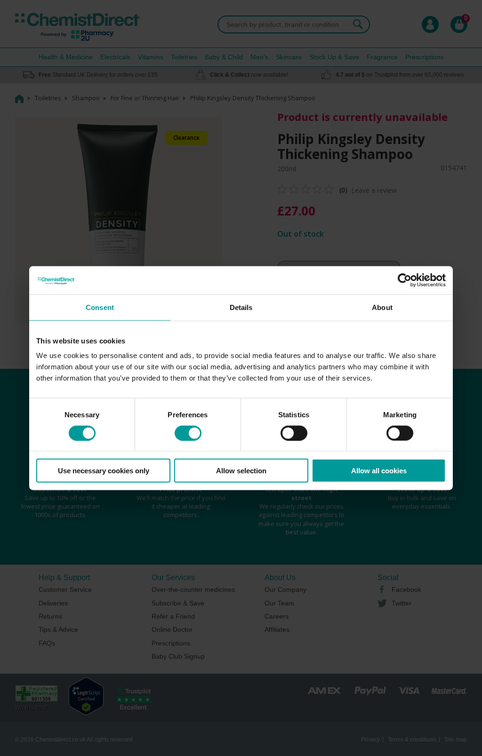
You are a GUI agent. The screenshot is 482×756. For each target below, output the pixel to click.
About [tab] (382, 307)
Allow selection (241, 471)
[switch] (188, 432)
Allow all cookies (379, 471)
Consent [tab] (100, 307)
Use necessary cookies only (103, 471)
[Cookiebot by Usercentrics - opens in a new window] (404, 280)
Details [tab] (241, 307)
